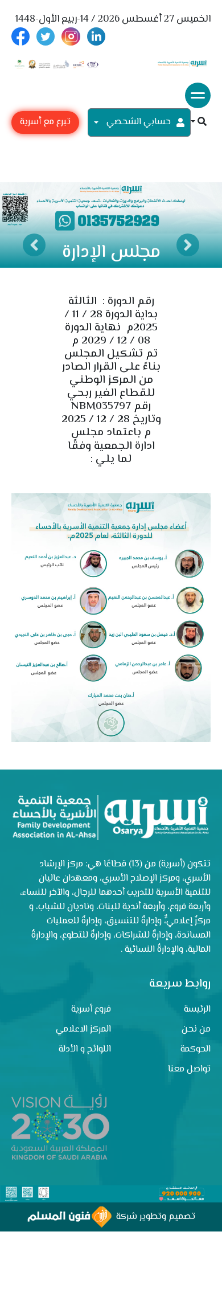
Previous (34, 245)
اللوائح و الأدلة (85, 1049)
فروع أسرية (91, 1010)
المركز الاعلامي (83, 1029)
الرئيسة (197, 1010)
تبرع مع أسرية (45, 122)
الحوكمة (195, 1049)
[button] (199, 123)
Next (187, 245)
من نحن (196, 1029)
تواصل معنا (189, 1069)
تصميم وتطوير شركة (153, 1217)
